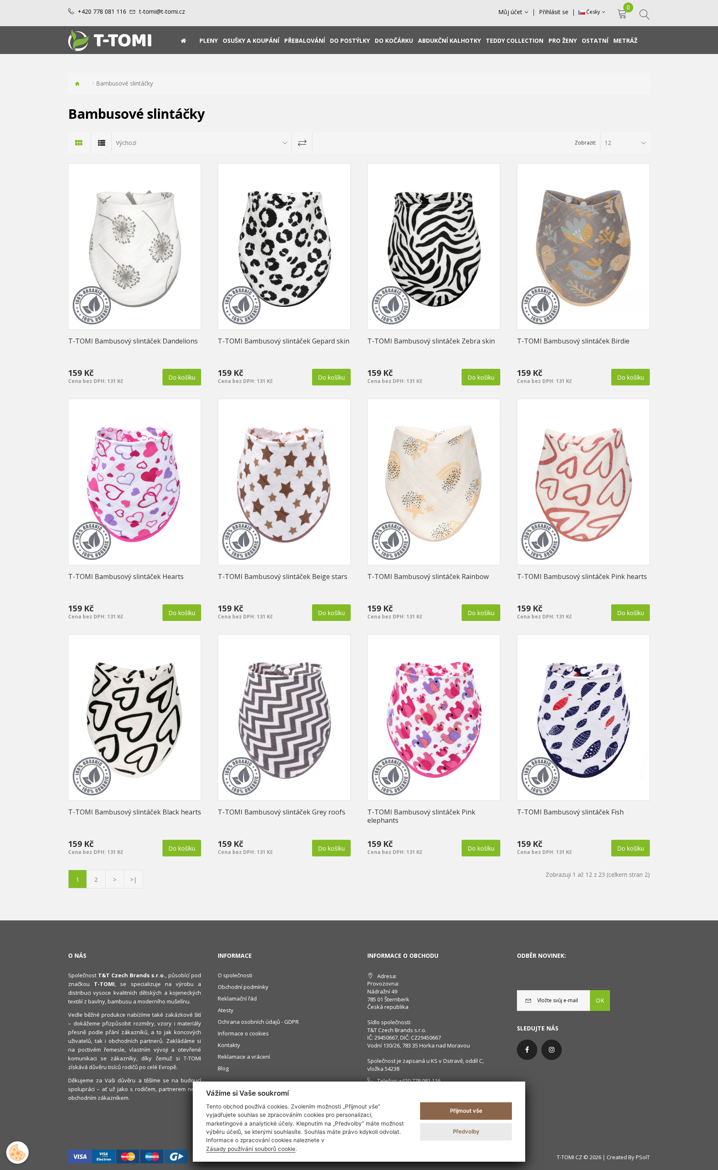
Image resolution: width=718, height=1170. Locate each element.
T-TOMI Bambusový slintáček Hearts (126, 576)
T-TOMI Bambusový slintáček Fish (570, 812)
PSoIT (643, 1157)
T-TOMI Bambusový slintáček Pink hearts (582, 576)
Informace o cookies (243, 1033)
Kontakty (229, 1045)
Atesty (226, 1010)
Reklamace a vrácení (244, 1056)
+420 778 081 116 (102, 11)
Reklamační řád (237, 998)
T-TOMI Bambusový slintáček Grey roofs (281, 812)
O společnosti (235, 975)
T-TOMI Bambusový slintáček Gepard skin (283, 341)
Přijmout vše (466, 1110)
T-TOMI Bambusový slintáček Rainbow (428, 576)
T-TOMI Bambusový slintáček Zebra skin (431, 341)
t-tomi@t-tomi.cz (162, 11)
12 (608, 143)
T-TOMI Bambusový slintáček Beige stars (282, 576)
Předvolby (466, 1131)
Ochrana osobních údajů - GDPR (258, 1021)
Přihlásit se (553, 12)
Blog (223, 1068)
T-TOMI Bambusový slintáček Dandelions (133, 341)
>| (133, 879)
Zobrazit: (585, 142)
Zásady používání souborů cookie (250, 1148)
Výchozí (126, 143)
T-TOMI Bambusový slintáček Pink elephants (421, 816)
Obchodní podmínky (243, 987)
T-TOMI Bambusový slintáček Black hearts (134, 812)
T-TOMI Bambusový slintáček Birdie (573, 341)
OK (600, 1000)
